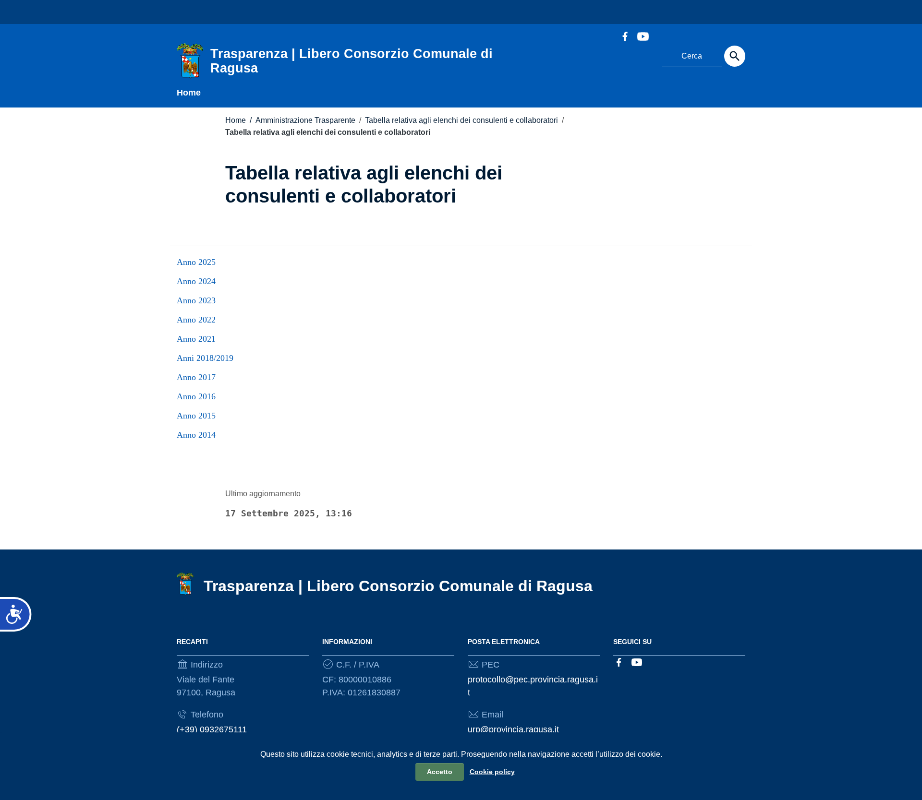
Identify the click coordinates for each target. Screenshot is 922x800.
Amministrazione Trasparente (302, 120)
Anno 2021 (196, 339)
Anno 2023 (196, 300)
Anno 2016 (196, 396)
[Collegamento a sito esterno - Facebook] (625, 35)
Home (189, 92)
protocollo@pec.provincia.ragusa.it (533, 686)
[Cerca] (734, 56)
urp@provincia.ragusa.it (513, 729)
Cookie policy (492, 772)
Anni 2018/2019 (205, 358)
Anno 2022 (196, 319)
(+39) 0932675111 (212, 729)
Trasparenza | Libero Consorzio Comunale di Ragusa (398, 586)
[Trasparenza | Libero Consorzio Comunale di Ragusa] (190, 60)
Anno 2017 (196, 377)
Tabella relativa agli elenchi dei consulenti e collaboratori (461, 120)
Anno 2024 (196, 281)
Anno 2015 (196, 415)
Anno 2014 (196, 435)
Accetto (439, 772)
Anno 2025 (196, 262)
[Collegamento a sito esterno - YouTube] (642, 35)
